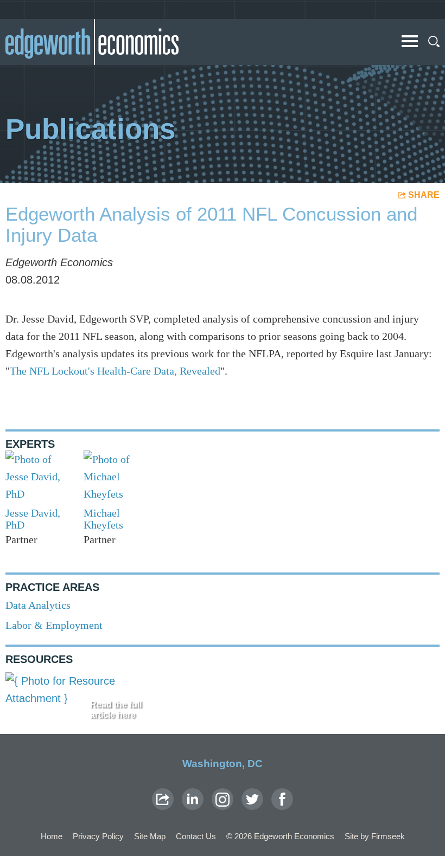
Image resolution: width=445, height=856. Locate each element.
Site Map (150, 836)
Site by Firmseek (375, 836)
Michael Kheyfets (103, 519)
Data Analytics (38, 605)
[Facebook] (282, 799)
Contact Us (196, 836)
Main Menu (410, 41)
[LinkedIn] (193, 799)
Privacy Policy (98, 836)
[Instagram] (222, 799)
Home (51, 836)
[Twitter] (252, 799)
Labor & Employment (54, 625)
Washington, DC (222, 763)
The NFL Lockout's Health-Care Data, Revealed (115, 371)
